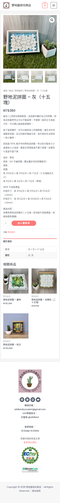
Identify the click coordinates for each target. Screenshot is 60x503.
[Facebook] (22, 399)
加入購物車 (24, 223)
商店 (11, 90)
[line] (32, 399)
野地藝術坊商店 (21, 5)
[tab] (30, 241)
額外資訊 (7, 241)
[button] (52, 20)
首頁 (5, 90)
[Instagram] (27, 399)
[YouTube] (38, 399)
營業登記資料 (30, 442)
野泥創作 (19, 90)
